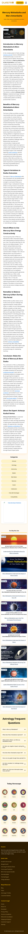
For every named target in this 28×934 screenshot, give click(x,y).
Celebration (14, 489)
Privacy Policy (4, 912)
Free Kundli (20, 2)
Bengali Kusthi (4, 864)
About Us (3, 906)
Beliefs (14, 473)
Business (14, 481)
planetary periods (7, 55)
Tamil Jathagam (5, 877)
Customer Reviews (6, 895)
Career (14, 485)
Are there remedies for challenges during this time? (14, 764)
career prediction (12, 152)
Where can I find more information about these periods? (14, 770)
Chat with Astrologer (14, 493)
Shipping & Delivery (6, 919)
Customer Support (6, 922)
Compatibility (14, 497)
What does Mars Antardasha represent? (14, 735)
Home (5, 19)
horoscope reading (12, 398)
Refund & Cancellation (7, 917)
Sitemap (3, 924)
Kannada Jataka (5, 874)
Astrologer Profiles (6, 893)
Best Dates (14, 477)
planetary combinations (14, 426)
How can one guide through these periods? (14, 758)
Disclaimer (4, 909)
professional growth (8, 372)
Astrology (14, 465)
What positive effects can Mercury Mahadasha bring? (14, 740)
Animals (14, 461)
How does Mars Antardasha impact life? (14, 753)
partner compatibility (13, 341)
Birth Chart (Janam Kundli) (7, 872)
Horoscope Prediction (6, 869)
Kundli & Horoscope (6, 861)
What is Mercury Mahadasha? (14, 729)
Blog (8, 19)
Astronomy (14, 469)
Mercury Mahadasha (16, 176)
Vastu (2, 890)
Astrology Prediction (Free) (8, 866)
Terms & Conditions (6, 914)
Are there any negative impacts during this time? (14, 747)
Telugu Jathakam (5, 879)
